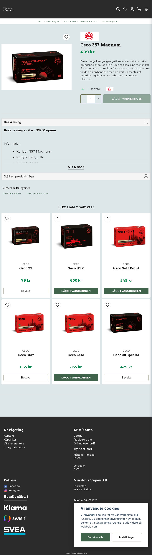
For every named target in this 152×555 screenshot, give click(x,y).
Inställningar (127, 537)
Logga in (79, 435)
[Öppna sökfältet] (118, 9)
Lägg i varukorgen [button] (126, 291)
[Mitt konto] (132, 9)
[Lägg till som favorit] (125, 9)
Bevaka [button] (26, 291)
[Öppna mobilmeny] (146, 9)
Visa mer (76, 167)
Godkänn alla (95, 537)
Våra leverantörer (14, 443)
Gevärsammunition (88, 21)
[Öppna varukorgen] (139, 9)
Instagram (15, 490)
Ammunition (70, 21)
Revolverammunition (37, 193)
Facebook (15, 485)
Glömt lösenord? (84, 443)
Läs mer (87, 79)
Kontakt (9, 435)
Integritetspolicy (14, 447)
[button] (66, 37)
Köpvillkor (10, 439)
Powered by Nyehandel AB (76, 553)
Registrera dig (83, 439)
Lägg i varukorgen (76, 291)
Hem (40, 21)
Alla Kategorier (53, 21)
